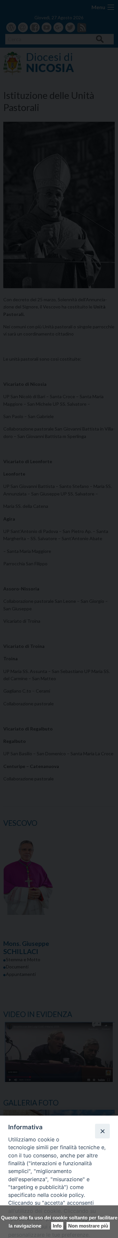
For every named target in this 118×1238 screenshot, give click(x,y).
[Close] (102, 1131)
